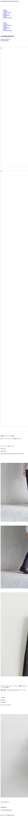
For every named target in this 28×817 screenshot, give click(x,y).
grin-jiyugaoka (5, 40)
